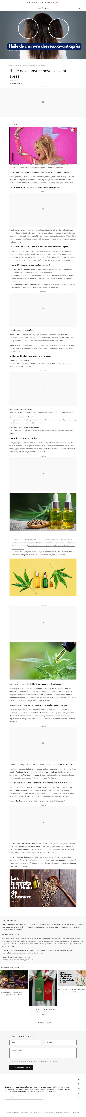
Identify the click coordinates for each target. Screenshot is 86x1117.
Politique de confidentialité (62, 1112)
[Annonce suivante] (82, 2)
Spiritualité (18, 65)
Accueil (11, 65)
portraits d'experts (49, 1091)
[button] (4, 8)
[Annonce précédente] (4, 2)
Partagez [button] (14, 124)
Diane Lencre (24, 1112)
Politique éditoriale (35, 1112)
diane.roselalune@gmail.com (22, 960)
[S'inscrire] (40, 1097)
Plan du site (75, 1112)
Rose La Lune (15, 1112)
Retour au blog (44, 1023)
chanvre (30, 230)
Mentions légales (48, 1112)
